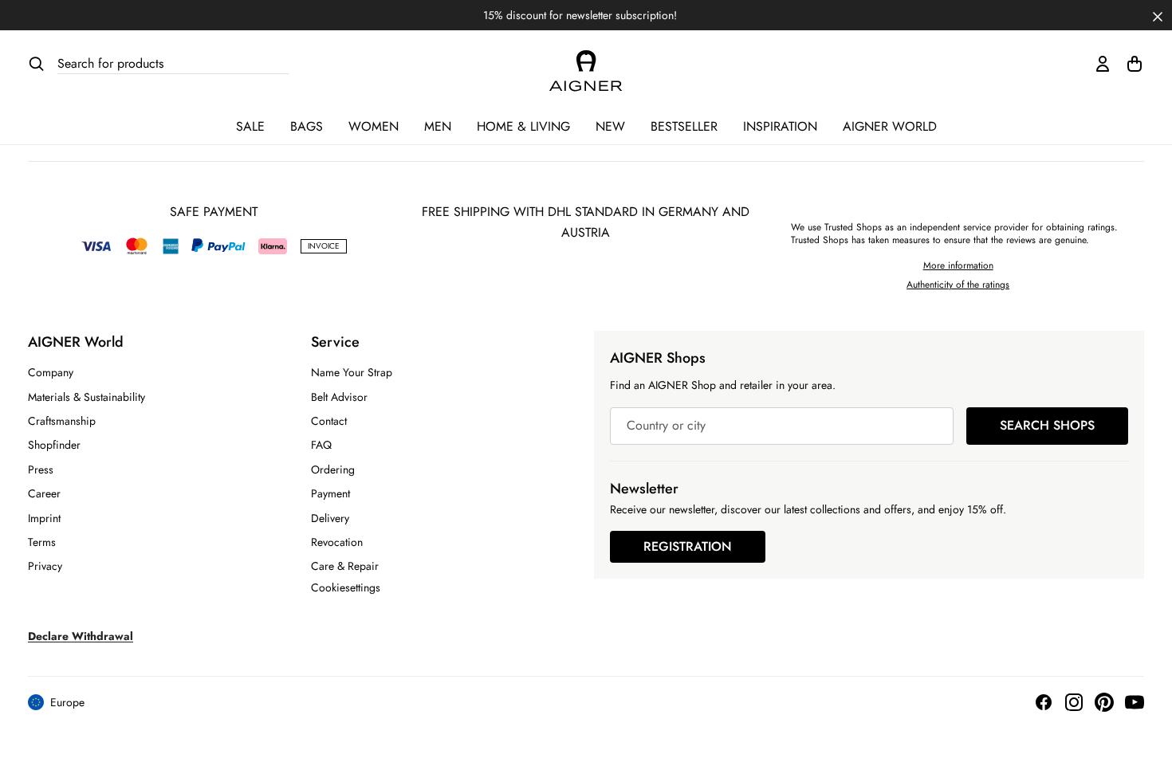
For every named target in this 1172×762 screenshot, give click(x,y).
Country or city (666, 426)
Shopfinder (54, 445)
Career (44, 493)
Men (437, 126)
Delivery (330, 518)
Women (373, 126)
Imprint (44, 518)
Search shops (1047, 425)
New (610, 126)
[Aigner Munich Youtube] (1134, 702)
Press (40, 469)
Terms (42, 542)
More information (958, 265)
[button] (1158, 15)
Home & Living (523, 126)
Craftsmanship (62, 421)
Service (335, 342)
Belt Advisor (339, 397)
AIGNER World (890, 126)
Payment (330, 493)
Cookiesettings (345, 587)
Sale (250, 126)
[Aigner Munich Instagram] (1074, 702)
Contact (329, 421)
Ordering (333, 469)
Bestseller (684, 126)
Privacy (45, 566)
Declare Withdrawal (80, 636)
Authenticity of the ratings (958, 284)
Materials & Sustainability (86, 397)
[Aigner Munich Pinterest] (1104, 702)
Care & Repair (345, 566)
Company (50, 372)
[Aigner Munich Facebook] (1043, 702)
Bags (306, 126)
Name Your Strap (351, 372)
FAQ (321, 445)
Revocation (337, 542)
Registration (687, 546)
